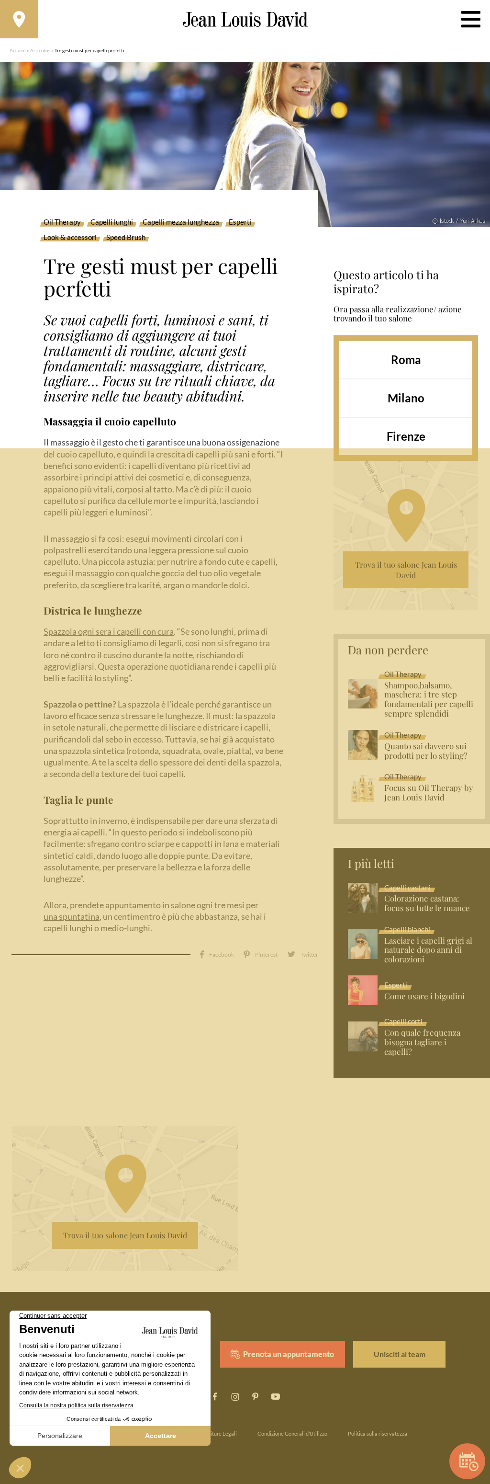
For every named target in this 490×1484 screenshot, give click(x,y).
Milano (406, 398)
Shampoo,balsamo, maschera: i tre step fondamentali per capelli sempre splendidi (428, 700)
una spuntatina (72, 916)
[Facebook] (217, 954)
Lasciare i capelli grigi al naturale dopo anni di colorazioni (428, 950)
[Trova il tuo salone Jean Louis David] (19, 19)
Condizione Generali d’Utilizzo (292, 1433)
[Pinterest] (261, 954)
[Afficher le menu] (471, 19)
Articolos (40, 50)
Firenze (406, 436)
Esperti (240, 222)
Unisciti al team (399, 1353)
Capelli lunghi (111, 222)
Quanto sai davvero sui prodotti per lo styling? (426, 751)
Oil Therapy (62, 222)
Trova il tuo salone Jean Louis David (406, 569)
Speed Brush (125, 237)
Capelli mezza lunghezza (181, 222)
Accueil (18, 50)
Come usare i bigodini (424, 996)
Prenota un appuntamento (288, 1353)
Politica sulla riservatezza (377, 1433)
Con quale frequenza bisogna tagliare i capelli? (422, 1042)
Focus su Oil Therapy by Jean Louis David (428, 792)
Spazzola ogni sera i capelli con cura (109, 631)
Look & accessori (70, 237)
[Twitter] (302, 954)
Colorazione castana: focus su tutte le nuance (427, 903)
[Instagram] (235, 1397)
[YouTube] (275, 1397)
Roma (406, 359)
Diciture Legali (220, 1433)
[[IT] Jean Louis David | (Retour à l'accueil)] (245, 19)
